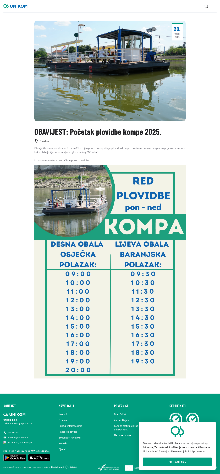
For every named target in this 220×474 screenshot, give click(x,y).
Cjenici (62, 449)
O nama (63, 420)
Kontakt (63, 443)
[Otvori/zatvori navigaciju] (214, 6)
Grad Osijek (120, 414)
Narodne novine (122, 435)
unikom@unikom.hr (18, 437)
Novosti (63, 414)
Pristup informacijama (70, 425)
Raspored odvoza (68, 431)
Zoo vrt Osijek (121, 420)
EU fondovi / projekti (70, 437)
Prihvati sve (177, 461)
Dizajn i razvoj (57, 467)
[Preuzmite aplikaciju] (14, 457)
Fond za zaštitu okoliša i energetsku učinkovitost (133, 427)
